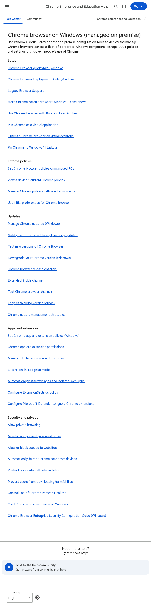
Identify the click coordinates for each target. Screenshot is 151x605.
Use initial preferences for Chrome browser (39, 203)
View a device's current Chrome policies (36, 180)
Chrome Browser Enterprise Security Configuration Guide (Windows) (57, 516)
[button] (7, 6)
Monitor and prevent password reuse (34, 436)
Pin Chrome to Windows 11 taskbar (33, 148)
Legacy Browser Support (26, 91)
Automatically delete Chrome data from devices (42, 459)
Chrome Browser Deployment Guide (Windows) (42, 79)
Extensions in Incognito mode (29, 370)
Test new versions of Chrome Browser (35, 247)
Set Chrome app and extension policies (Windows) (43, 336)
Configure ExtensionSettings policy (33, 393)
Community (34, 18)
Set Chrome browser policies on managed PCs (41, 169)
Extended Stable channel (25, 281)
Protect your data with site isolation (34, 470)
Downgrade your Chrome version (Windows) (39, 258)
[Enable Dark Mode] (37, 597)
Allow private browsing (24, 425)
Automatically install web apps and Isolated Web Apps (46, 381)
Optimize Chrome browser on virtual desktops (41, 136)
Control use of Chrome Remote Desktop (37, 493)
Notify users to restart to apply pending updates (43, 235)
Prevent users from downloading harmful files (40, 482)
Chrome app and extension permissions (36, 347)
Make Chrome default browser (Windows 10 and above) (47, 102)
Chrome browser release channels (32, 269)
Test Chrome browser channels (30, 292)
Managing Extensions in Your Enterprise (36, 358)
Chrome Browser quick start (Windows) (36, 68)
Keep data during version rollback (31, 303)
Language (16, 592)
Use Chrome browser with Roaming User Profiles (43, 113)
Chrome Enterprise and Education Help (77, 6)
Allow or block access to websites (32, 448)
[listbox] (20, 598)
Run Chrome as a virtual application (33, 125)
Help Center (13, 18)
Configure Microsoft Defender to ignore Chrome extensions (51, 404)
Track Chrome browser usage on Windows (38, 504)
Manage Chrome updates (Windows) (34, 224)
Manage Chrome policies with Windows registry (42, 191)
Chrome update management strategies (36, 315)
